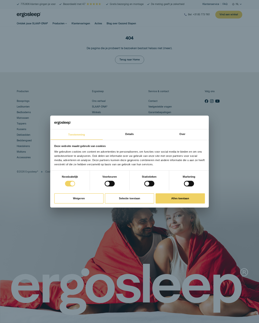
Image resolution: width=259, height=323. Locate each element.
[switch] (110, 183)
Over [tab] (182, 133)
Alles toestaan (180, 198)
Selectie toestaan (129, 198)
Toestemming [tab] (76, 134)
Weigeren (79, 198)
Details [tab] (129, 133)
